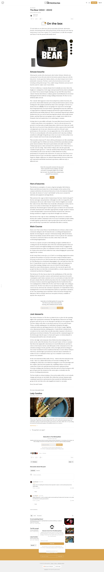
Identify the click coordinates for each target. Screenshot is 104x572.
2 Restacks (44, 453)
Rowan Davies (32, 395)
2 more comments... (34, 509)
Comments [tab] (33, 470)
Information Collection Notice (51, 547)
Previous (35, 461)
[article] (52, 522)
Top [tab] (31, 515)
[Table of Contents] (1, 286)
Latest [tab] (34, 515)
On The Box (32, 7)
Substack (46, 569)
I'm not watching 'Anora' (36, 519)
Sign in (100, 2)
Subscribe (94, 2)
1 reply (35, 491)
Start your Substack (49, 566)
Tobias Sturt (35, 14)
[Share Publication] (89, 2)
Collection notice (60, 563)
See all (32, 545)
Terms (55, 563)
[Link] (28, 72)
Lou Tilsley (35, 495)
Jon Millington (36, 481)
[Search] (86, 2)
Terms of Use (57, 546)
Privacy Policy (61, 547)
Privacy (52, 563)
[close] (64, 525)
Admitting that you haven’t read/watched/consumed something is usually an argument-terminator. (46, 521)
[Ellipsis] (73, 482)
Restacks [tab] (38, 470)
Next (70, 461)
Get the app (57, 566)
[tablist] (35, 470)
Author (34, 483)
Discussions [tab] (39, 515)
